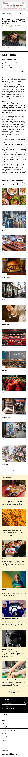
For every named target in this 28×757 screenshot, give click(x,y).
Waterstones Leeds (6, 417)
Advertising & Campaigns (8, 730)
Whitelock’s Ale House (6, 301)
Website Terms (5, 723)
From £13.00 (21, 71)
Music (3, 558)
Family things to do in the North (10, 618)
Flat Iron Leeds (5, 254)
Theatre (4, 589)
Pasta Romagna (5, 324)
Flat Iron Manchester (6, 277)
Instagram (12, 744)
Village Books (5, 464)
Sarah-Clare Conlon (7, 25)
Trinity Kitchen (5, 207)
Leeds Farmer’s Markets (7, 394)
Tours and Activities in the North (10, 680)
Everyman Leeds (5, 347)
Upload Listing (5, 736)
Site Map (4, 733)
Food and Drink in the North (9, 499)
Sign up (24, 704)
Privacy (3, 720)
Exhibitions (4, 528)
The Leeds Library (9, 63)
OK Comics (4, 441)
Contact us (4, 714)
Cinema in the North (7, 649)
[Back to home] (6, 13)
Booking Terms (5, 727)
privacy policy (10, 708)
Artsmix (3, 230)
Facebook (20, 744)
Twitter (5, 744)
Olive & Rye (4, 370)
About (3, 717)
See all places (14, 471)
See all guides (14, 692)
